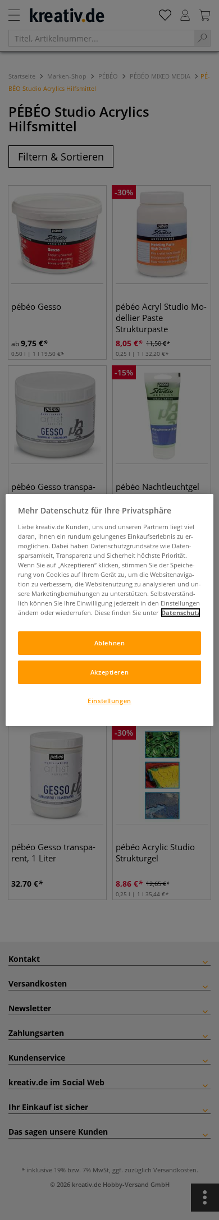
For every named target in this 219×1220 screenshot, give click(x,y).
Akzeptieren (109, 672)
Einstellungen (109, 700)
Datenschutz (180, 612)
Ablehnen (109, 643)
